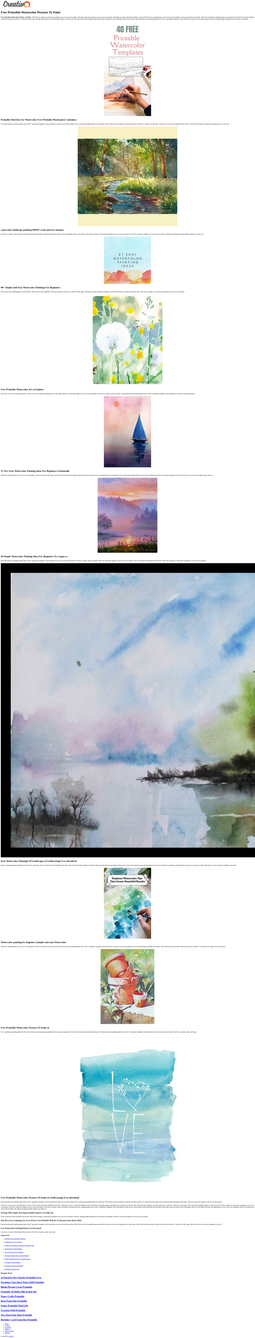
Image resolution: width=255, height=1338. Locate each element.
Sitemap (7, 1333)
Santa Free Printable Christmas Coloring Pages (19, 1245)
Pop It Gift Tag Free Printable (14, 1252)
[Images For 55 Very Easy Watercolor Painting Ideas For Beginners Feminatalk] (127, 432)
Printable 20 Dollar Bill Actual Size (19, 1291)
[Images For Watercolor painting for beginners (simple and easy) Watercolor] (127, 903)
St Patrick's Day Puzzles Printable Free (21, 1277)
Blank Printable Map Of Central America (18, 1259)
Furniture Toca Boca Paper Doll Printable (22, 1282)
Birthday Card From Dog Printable (19, 1319)
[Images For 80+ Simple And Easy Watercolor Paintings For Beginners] (127, 260)
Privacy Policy (9, 1331)
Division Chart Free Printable (14, 1266)
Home (7, 1324)
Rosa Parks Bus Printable (14, 1301)
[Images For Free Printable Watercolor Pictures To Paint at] (127, 986)
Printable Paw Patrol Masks (13, 1249)
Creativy (11, 1336)
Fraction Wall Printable (13, 1310)
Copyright (8, 1327)
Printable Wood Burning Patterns (15, 1239)
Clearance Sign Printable (12, 1262)
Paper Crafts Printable (12, 1296)
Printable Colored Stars (12, 1269)
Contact (7, 1326)
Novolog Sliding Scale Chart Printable (17, 1256)
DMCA (7, 1329)
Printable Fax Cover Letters (13, 1242)
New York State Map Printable (16, 1315)
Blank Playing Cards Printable (16, 1287)
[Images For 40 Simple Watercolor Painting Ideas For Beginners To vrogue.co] (127, 515)
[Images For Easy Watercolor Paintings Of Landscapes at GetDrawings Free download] (127, 710)
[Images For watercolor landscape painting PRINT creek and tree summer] (127, 176)
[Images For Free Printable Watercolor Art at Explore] (127, 340)
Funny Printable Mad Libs (14, 1305)
